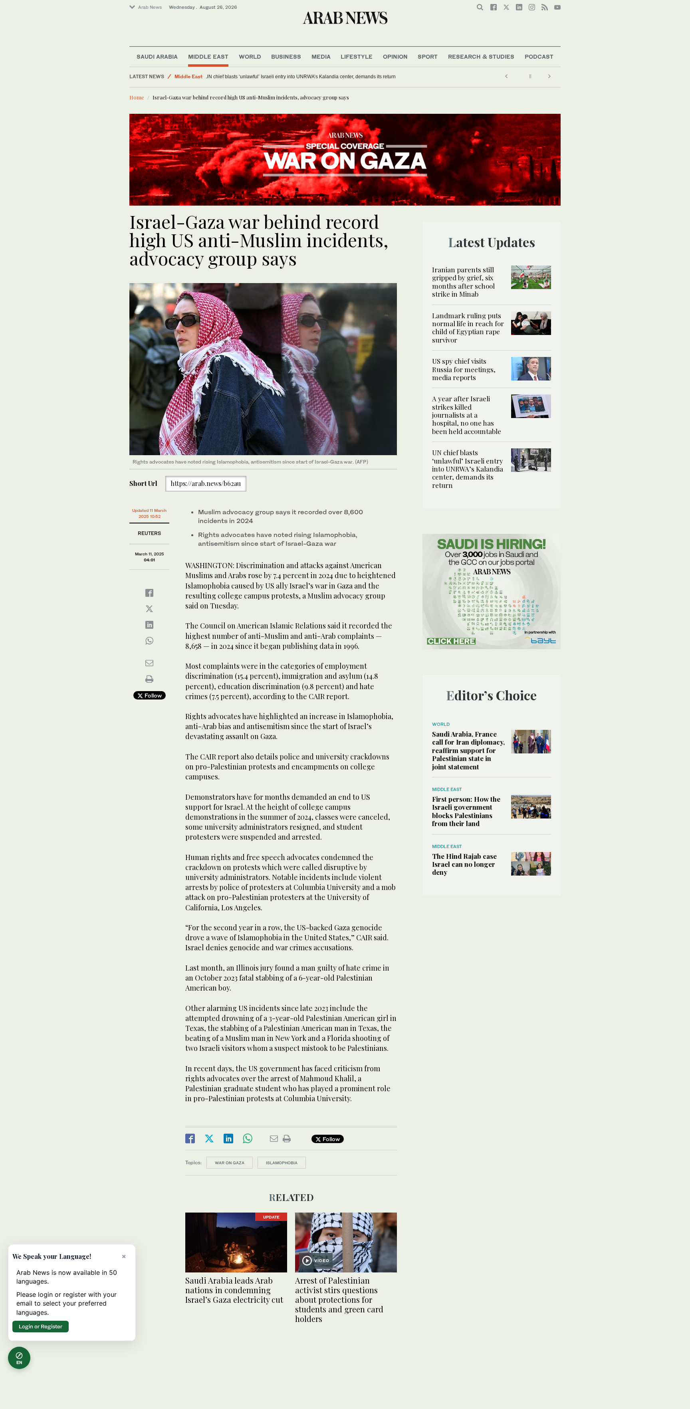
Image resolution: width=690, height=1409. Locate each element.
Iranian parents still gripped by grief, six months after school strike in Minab (463, 281)
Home (136, 97)
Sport (428, 56)
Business (286, 56)
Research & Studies (481, 56)
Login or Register (40, 1326)
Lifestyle (357, 56)
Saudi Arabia (157, 56)
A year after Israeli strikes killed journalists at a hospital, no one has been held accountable (466, 415)
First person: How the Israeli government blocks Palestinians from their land (466, 811)
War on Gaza (229, 1162)
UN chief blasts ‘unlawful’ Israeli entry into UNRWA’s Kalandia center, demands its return (305, 76)
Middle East (208, 56)
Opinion (395, 56)
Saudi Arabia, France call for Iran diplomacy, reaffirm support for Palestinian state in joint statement (468, 750)
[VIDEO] (346, 1241)
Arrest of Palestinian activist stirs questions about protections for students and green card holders (339, 1299)
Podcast (539, 56)
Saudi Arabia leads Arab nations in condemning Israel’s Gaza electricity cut (234, 1290)
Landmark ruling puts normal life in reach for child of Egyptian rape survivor (468, 327)
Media (321, 56)
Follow (152, 695)
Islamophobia (281, 1162)
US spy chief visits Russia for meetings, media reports (464, 369)
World (250, 56)
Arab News (150, 7)
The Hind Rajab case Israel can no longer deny (464, 864)
